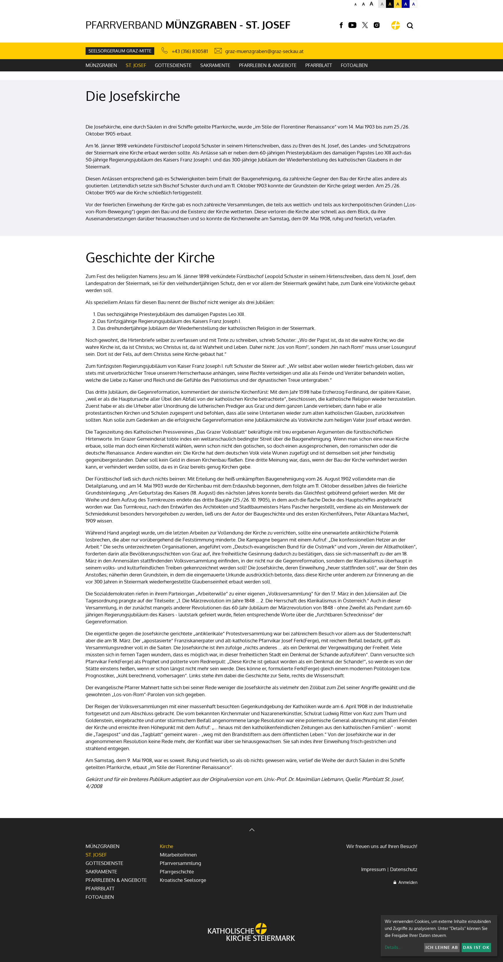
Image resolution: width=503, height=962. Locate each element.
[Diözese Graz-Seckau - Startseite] (395, 25)
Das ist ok (476, 947)
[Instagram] (377, 25)
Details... (393, 947)
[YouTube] (352, 25)
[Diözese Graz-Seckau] (251, 932)
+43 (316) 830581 (190, 51)
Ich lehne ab (442, 947)
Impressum (373, 869)
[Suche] (410, 25)
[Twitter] (365, 25)
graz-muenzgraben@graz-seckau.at (264, 51)
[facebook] (341, 25)
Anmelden (406, 882)
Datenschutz (403, 869)
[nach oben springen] (251, 830)
